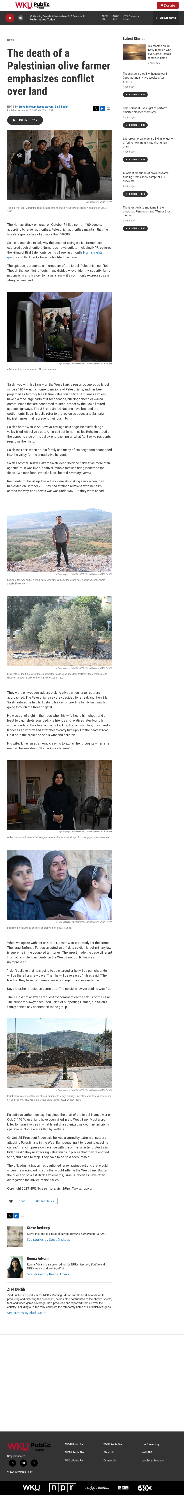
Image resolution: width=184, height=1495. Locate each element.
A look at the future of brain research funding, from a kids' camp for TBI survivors (146, 177)
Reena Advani (45, 106)
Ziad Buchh (61, 106)
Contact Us (110, 1460)
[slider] (26, 18)
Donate (169, 5)
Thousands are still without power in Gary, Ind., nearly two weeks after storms (145, 77)
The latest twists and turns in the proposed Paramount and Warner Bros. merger (147, 211)
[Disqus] (92, 1383)
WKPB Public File (74, 1452)
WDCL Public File (74, 1460)
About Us (109, 1452)
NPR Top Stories (44, 1201)
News (10, 39)
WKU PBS (147, 1452)
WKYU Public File (74, 1444)
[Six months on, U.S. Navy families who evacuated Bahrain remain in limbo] (134, 52)
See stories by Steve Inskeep (48, 1239)
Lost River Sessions (153, 1460)
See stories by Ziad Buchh (26, 1313)
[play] (10, 18)
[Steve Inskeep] (15, 1236)
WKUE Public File (113, 1444)
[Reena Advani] (15, 1267)
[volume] (21, 18)
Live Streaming (150, 1444)
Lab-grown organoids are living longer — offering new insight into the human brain (148, 142)
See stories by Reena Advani (48, 1274)
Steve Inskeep (27, 106)
